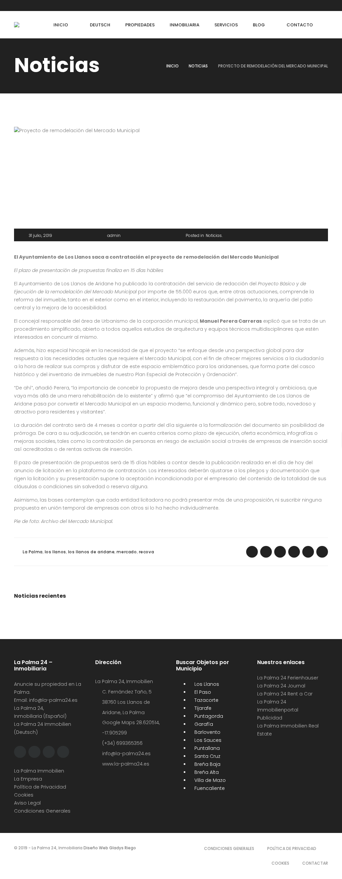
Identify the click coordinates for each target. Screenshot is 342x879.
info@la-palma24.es (53, 700)
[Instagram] (41, 5)
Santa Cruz (206, 756)
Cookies (23, 795)
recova (146, 552)
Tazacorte (205, 700)
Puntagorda (208, 716)
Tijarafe (202, 708)
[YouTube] (66, 5)
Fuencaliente (209, 788)
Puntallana (206, 748)
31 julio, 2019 (40, 235)
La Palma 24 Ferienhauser (287, 677)
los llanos (55, 552)
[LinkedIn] (53, 5)
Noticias (198, 66)
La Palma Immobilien (39, 771)
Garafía (203, 724)
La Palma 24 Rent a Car (285, 693)
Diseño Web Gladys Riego (109, 848)
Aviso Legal (27, 803)
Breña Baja (206, 764)
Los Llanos (206, 684)
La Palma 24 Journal (281, 685)
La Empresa (28, 779)
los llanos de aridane (91, 552)
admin (114, 235)
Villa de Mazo (209, 780)
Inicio (172, 66)
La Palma (33, 552)
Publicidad (270, 717)
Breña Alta (206, 772)
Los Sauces (207, 740)
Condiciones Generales (42, 811)
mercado (127, 552)
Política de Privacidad (40, 787)
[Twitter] (28, 5)
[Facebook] (15, 5)
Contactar (315, 863)
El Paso (202, 692)
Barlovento (206, 732)
